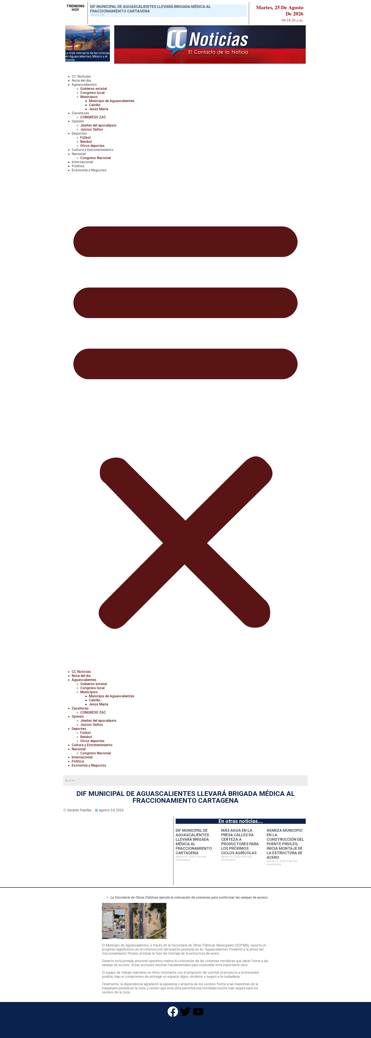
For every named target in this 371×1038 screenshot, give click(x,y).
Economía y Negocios (89, 170)
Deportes (79, 133)
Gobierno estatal (93, 89)
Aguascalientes (84, 85)
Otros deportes (92, 146)
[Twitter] (185, 1011)
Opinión (78, 121)
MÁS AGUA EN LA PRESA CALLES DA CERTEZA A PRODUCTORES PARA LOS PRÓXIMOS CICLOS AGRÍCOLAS (240, 841)
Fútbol (85, 138)
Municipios (89, 97)
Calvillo (94, 105)
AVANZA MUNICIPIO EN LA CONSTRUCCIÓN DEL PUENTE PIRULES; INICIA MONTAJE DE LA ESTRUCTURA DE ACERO (285, 844)
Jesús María (98, 109)
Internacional (82, 162)
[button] (185, 421)
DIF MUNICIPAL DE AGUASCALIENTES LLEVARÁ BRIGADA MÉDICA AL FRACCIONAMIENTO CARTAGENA (194, 841)
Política (78, 166)
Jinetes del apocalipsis (98, 125)
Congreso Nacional (95, 158)
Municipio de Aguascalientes (111, 101)
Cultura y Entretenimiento (93, 150)
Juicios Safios (91, 129)
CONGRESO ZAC (93, 117)
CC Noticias (81, 76)
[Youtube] (198, 1011)
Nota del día (81, 80)
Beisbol (86, 142)
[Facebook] (172, 1011)
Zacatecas (80, 113)
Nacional (79, 154)
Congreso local (92, 93)
